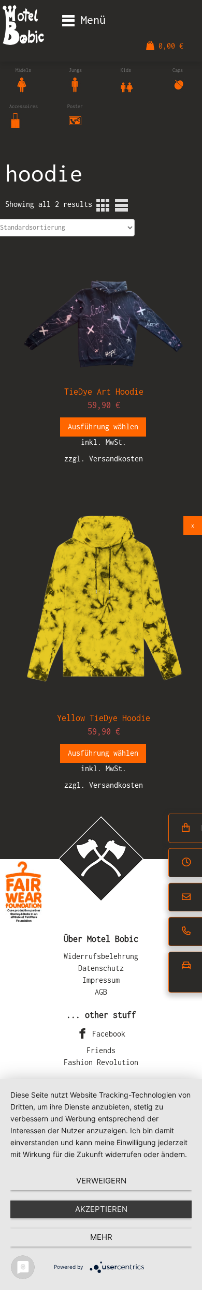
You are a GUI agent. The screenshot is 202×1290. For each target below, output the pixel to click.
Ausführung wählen (103, 426)
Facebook (106, 1033)
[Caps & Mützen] (178, 83)
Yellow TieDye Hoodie (103, 718)
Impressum (101, 980)
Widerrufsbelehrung (101, 956)
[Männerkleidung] (75, 83)
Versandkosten (116, 458)
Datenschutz (101, 968)
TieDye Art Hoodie (103, 391)
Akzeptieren (101, 1209)
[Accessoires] (15, 119)
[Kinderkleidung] (127, 83)
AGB (101, 991)
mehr (101, 1237)
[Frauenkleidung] (22, 83)
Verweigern (101, 1181)
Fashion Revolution (101, 1062)
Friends (101, 1050)
